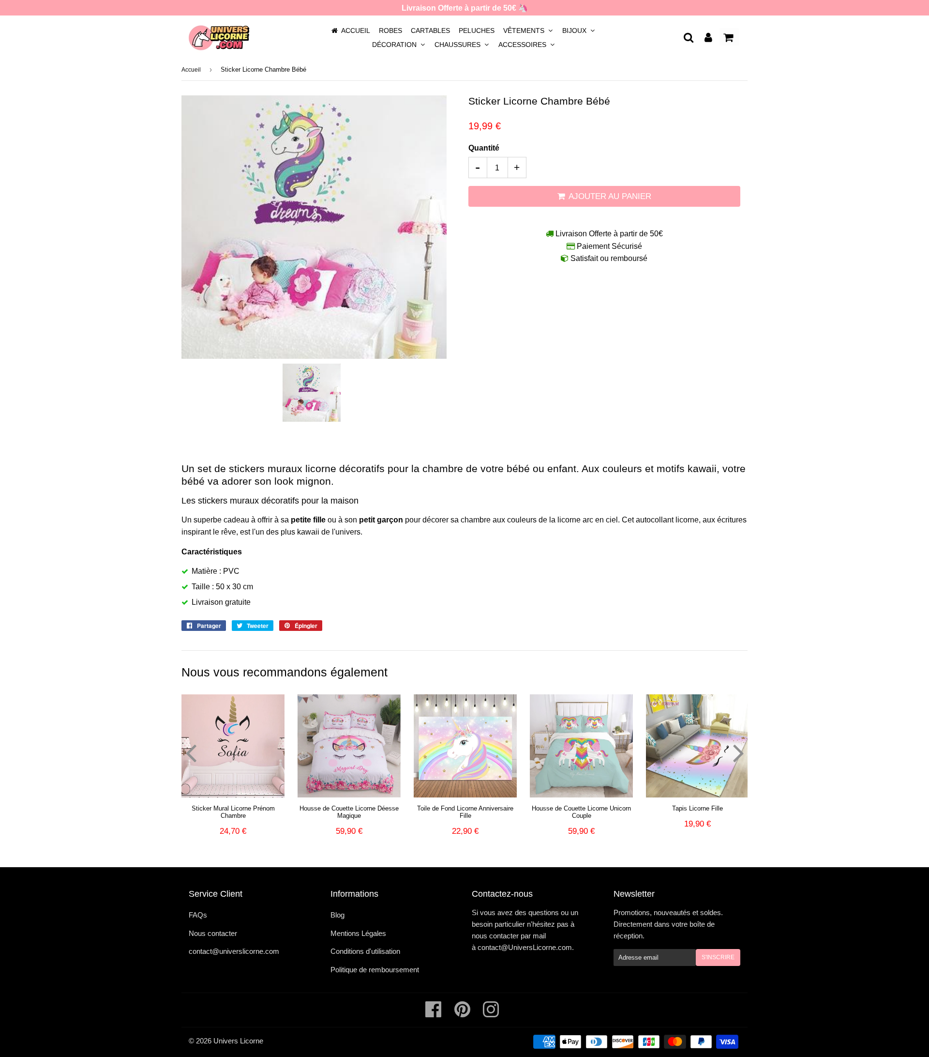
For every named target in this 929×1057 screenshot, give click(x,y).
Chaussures (458, 44)
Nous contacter (213, 933)
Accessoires (523, 44)
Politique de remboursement (374, 969)
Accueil (355, 30)
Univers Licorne (238, 1041)
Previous (190, 752)
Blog (337, 915)
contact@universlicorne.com (234, 951)
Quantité (483, 148)
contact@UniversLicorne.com (525, 947)
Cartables (430, 30)
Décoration (395, 44)
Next (738, 752)
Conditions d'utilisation (365, 951)
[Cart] (729, 37)
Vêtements (524, 30)
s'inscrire (718, 957)
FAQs (198, 915)
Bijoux (575, 30)
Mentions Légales (358, 933)
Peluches (476, 30)
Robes (390, 30)
